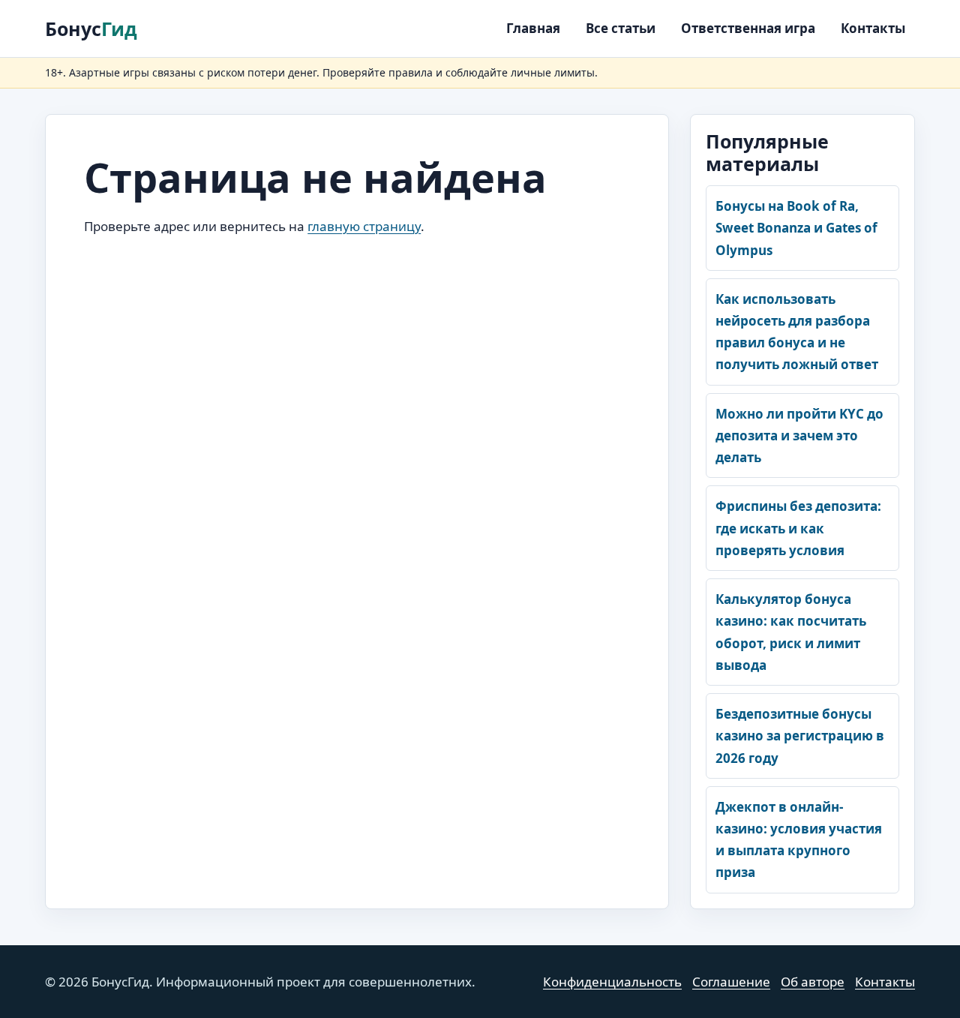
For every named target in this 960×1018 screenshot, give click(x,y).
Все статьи (621, 28)
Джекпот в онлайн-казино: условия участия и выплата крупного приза (799, 839)
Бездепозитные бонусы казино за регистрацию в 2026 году (800, 735)
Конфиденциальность (612, 981)
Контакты (873, 28)
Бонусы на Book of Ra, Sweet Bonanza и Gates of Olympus (797, 227)
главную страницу (364, 226)
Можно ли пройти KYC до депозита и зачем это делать (800, 435)
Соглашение (731, 981)
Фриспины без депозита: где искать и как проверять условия (798, 527)
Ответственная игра (748, 28)
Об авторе (812, 981)
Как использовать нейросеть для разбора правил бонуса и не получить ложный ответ (797, 332)
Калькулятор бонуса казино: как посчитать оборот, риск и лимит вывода (791, 632)
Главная (533, 28)
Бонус (91, 28)
